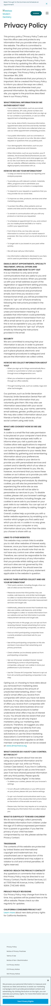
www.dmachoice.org (16, 745)
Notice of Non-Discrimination (17, 960)
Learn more (9, 912)
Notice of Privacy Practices (16, 951)
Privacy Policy (12, 947)
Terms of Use (11, 956)
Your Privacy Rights (25, 1001)
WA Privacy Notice (13, 974)
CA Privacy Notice (13, 965)
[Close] (48, 980)
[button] (47, 13)
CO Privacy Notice (13, 969)
